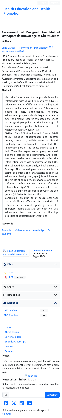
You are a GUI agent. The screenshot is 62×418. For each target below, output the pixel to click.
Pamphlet (7, 230)
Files (10, 264)
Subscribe (52, 394)
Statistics (12, 302)
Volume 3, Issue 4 (42, 250)
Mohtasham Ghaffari (13, 51)
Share (10, 286)
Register (54, 3)
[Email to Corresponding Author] (50, 47)
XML (11, 272)
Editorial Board (13, 336)
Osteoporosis (22, 230)
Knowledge (39, 230)
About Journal (12, 332)
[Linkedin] (21, 404)
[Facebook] (6, 404)
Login (43, 3)
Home (8, 327)
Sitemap (9, 351)
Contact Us (11, 346)
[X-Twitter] (13, 404)
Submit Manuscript (15, 341)
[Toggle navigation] (4, 26)
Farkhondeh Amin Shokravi (33, 47)
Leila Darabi (8, 47)
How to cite (13, 294)
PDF (16, 277)
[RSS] (29, 404)
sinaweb (6, 413)
